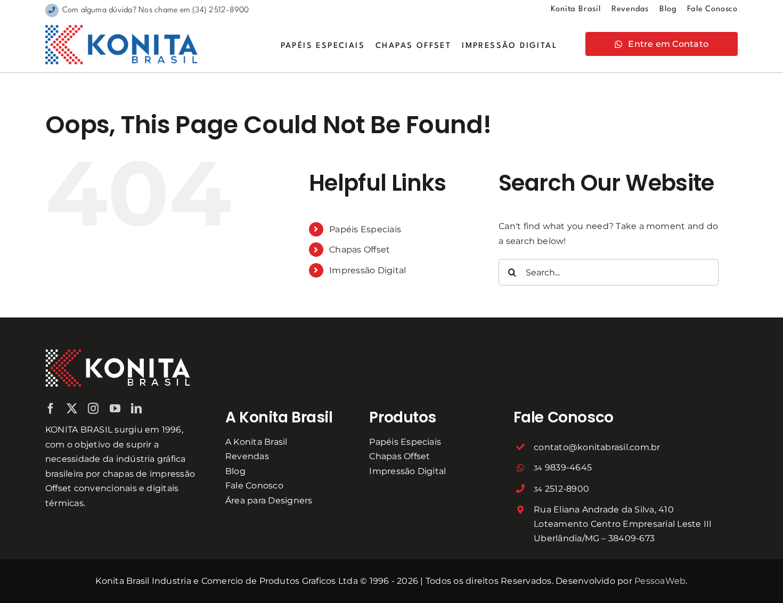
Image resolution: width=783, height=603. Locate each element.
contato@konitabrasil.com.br (597, 447)
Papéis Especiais (365, 229)
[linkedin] (136, 408)
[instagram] (93, 408)
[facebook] (50, 408)
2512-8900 (561, 489)
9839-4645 (563, 467)
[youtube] (115, 408)
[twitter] (72, 408)
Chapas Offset (359, 250)
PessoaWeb (660, 581)
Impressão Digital (367, 270)
